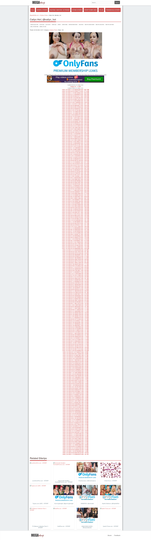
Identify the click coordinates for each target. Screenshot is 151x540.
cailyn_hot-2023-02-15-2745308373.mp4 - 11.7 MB (75, 338)
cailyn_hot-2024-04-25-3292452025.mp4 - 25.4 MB (75, 295)
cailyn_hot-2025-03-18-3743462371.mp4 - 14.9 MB (75, 320)
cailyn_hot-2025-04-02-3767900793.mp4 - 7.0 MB (75, 399)
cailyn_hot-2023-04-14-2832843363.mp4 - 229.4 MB (75, 154)
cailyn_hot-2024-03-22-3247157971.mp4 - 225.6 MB (75, 174)
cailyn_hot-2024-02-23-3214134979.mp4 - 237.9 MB (75, 126)
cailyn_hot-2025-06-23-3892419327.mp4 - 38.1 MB (75, 278)
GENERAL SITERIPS (42, 10)
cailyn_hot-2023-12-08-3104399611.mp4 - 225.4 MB (75, 176)
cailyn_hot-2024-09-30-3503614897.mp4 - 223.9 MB (75, 182)
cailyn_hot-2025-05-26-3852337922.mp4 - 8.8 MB (75, 366)
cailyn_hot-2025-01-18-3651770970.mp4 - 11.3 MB (75, 342)
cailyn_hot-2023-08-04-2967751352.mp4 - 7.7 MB (75, 380)
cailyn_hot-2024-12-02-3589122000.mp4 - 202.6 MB (75, 206)
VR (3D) (101, 10)
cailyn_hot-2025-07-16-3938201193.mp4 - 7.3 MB (75, 394)
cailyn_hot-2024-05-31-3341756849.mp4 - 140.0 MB (75, 242)
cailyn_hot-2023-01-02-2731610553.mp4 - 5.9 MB (75, 407)
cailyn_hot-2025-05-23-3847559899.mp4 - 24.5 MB (75, 297)
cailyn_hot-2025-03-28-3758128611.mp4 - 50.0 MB (75, 270)
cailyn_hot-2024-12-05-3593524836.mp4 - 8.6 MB (75, 368)
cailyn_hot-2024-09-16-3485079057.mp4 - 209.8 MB (75, 196)
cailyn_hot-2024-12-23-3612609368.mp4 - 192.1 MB (75, 220)
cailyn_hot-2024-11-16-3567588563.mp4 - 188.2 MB (75, 221)
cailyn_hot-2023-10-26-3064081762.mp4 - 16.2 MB (75, 316)
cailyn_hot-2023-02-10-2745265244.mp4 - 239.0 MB (75, 124)
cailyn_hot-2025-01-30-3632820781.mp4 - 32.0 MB (75, 287)
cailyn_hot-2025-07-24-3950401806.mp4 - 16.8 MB (75, 313)
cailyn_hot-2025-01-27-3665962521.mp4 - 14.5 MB (75, 324)
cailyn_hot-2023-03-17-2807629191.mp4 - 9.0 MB (75, 360)
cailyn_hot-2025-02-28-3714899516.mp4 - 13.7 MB (75, 330)
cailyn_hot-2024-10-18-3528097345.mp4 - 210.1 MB (75, 195)
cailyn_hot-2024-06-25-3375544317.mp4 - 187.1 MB (75, 225)
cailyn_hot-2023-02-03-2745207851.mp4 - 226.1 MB (75, 173)
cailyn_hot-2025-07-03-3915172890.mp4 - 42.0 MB (75, 275)
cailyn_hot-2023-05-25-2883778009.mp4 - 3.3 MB (75, 441)
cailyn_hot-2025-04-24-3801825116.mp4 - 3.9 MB (75, 432)
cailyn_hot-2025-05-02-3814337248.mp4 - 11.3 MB (75, 344)
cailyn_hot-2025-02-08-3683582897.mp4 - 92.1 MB (75, 254)
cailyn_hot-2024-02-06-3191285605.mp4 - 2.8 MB (75, 446)
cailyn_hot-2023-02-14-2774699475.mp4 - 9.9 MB (75, 352)
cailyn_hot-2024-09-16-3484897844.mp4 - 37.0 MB (75, 280)
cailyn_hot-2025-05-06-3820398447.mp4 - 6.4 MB (75, 404)
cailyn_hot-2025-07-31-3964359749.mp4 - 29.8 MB (75, 291)
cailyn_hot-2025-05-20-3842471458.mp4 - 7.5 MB (75, 388)
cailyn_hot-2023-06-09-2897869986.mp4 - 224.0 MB (75, 181)
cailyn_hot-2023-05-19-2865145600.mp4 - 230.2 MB (75, 149)
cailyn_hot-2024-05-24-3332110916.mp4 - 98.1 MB (75, 251)
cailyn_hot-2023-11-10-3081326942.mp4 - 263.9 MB (75, 93)
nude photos (81, 24)
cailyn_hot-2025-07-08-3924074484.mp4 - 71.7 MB (75, 264)
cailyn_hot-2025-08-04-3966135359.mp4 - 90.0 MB (75, 259)
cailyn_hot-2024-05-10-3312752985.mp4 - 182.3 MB (75, 232)
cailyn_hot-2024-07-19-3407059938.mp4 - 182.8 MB (75, 231)
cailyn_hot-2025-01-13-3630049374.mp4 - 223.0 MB (75, 185)
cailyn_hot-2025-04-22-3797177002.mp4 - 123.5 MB (75, 243)
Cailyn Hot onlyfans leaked (89, 24)
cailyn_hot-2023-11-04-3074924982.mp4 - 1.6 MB (75, 451)
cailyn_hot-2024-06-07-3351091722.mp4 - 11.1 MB (75, 346)
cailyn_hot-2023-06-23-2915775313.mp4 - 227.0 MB (75, 165)
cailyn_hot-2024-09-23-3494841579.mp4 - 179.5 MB (75, 237)
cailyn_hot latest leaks (34, 26)
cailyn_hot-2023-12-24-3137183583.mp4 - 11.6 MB (75, 339)
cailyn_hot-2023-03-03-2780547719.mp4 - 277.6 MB (75, 91)
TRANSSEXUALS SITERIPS (113, 10)
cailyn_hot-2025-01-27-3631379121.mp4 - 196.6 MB (75, 214)
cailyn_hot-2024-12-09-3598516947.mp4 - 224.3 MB (75, 179)
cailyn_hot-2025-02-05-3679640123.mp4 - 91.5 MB (75, 256)
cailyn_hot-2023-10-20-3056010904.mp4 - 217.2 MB (75, 193)
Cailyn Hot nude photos (100, 24)
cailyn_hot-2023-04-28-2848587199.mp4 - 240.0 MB (75, 121)
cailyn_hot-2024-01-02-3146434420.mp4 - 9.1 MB (75, 358)
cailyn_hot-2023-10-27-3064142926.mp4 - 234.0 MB (75, 140)
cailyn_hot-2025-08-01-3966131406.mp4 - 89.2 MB (75, 262)
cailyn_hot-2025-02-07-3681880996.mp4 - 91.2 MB (75, 258)
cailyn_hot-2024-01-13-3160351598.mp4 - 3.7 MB (75, 433)
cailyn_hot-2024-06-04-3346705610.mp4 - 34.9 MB (75, 283)
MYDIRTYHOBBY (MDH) (90, 10)
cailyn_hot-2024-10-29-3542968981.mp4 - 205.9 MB (75, 203)
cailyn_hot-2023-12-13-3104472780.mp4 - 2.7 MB (75, 448)
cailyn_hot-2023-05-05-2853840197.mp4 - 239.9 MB (75, 122)
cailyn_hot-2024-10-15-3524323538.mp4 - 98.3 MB (75, 250)
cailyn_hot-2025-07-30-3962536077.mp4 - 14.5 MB (75, 325)
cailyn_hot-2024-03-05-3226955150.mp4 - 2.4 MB (75, 449)
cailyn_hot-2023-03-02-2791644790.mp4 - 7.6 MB (75, 383)
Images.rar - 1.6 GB (75, 86)
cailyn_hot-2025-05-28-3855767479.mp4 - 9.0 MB (75, 361)
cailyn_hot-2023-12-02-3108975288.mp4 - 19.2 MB (75, 305)
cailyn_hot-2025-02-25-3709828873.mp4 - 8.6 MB (75, 369)
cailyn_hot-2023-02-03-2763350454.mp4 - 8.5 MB (75, 371)
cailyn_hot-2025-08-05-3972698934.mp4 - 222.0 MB (75, 187)
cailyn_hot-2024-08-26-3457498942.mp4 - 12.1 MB (75, 335)
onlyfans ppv (54, 24)
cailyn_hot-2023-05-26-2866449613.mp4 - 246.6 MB (75, 105)
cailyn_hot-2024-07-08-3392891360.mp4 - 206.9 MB (75, 201)
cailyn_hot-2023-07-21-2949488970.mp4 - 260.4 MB (75, 94)
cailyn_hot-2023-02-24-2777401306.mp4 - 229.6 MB (75, 152)
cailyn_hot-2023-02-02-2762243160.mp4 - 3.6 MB (75, 437)
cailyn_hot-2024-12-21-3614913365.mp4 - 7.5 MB (75, 386)
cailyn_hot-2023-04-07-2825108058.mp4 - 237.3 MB (75, 129)
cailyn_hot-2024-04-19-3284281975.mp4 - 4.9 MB (75, 423)
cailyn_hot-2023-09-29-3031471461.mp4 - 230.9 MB (75, 144)
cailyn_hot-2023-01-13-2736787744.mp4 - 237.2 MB (75, 130)
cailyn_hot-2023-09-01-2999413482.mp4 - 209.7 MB (75, 198)
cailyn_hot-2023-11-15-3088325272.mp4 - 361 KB (75, 454)
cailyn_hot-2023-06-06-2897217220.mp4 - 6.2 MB (75, 405)
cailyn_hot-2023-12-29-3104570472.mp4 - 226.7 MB (75, 168)
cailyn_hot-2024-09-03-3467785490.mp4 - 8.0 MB (75, 375)
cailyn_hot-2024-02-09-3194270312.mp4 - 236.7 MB (75, 132)
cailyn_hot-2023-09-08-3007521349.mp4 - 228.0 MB (75, 160)
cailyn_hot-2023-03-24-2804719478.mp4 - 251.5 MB (75, 99)
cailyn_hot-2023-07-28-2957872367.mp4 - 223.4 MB (75, 184)
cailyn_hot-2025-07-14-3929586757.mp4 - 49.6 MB (75, 272)
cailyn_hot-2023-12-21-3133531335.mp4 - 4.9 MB (75, 421)
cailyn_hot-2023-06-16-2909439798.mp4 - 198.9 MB (75, 209)
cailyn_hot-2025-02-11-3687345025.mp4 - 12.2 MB (75, 333)
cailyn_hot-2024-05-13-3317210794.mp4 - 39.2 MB (75, 276)
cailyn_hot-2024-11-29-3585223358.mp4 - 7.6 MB (75, 385)
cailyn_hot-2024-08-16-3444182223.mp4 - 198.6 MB (75, 210)
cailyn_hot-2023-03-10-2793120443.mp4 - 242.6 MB (75, 116)
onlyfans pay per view (34, 24)
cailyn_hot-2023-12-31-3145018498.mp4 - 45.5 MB (75, 273)
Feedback (117, 535)
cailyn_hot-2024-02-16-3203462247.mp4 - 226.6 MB (75, 170)
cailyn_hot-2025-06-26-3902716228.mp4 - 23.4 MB (75, 300)
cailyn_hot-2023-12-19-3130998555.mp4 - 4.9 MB (75, 419)
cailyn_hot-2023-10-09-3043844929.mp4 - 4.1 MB (75, 427)
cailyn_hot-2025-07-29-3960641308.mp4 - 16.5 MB (75, 314)
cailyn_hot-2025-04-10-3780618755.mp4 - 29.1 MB (75, 292)
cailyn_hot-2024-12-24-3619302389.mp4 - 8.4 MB (75, 374)
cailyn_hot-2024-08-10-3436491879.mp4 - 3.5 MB (75, 440)
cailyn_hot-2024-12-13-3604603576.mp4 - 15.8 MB (75, 317)
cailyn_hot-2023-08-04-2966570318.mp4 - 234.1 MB (75, 138)
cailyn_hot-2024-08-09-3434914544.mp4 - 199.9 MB (75, 207)
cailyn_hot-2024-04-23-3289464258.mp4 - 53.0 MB (75, 269)
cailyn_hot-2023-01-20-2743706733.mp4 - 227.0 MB (75, 163)
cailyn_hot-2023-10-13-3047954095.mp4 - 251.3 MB (75, 100)
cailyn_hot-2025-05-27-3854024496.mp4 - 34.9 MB (75, 284)
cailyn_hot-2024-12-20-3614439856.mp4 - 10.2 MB (75, 350)
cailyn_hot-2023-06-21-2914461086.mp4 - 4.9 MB (75, 418)
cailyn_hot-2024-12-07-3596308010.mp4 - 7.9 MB (75, 377)
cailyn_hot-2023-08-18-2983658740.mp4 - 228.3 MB (75, 159)
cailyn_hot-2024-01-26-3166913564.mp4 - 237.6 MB (75, 127)
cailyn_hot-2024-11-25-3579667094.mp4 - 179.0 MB (75, 239)
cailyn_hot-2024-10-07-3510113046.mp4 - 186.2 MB (75, 226)
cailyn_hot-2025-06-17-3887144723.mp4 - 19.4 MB (75, 303)
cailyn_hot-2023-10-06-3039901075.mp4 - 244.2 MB (75, 115)
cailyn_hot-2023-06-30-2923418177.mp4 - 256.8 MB (75, 96)
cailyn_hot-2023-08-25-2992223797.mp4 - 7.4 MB (75, 390)
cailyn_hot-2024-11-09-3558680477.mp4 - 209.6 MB (75, 199)
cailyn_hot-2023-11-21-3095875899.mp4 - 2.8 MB (75, 444)
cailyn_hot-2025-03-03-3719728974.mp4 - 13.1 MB (75, 331)
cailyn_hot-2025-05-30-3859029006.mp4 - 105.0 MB (75, 248)
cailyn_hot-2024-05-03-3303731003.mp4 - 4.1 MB (75, 429)
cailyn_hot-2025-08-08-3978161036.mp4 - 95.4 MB (75, 253)
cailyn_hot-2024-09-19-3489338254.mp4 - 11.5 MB (75, 341)
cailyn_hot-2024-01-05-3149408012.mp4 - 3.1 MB (75, 443)
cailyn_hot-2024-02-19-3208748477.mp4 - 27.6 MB (75, 294)
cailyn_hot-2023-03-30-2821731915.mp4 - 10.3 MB (75, 349)
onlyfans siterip (64, 24)
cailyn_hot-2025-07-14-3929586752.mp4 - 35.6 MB (75, 281)
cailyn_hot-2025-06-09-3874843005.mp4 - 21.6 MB (75, 302)
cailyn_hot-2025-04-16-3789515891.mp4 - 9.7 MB (75, 355)
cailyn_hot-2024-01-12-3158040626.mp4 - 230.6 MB (75, 148)
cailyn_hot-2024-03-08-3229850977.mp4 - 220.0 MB (75, 192)
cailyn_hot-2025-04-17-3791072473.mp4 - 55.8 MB (75, 267)
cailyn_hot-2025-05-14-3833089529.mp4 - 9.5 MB (75, 357)
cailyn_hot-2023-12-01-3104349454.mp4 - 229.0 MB (75, 155)
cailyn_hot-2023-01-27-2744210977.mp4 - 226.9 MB (75, 166)
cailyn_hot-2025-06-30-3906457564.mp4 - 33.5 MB (75, 286)
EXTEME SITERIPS (77, 10)
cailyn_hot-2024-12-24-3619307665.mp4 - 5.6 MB (75, 413)
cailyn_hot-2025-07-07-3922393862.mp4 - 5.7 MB (75, 412)
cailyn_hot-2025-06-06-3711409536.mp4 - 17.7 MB (75, 309)
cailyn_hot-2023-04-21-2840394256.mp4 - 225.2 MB (75, 177)
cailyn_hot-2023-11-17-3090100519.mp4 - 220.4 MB (75, 190)
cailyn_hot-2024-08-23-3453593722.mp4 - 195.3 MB (75, 217)
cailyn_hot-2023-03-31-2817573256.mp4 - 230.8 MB (75, 146)
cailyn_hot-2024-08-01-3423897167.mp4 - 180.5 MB (75, 234)
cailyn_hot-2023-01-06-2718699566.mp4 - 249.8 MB (75, 102)
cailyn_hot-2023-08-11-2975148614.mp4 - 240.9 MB (75, 118)
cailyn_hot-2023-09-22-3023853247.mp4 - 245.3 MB (75, 108)
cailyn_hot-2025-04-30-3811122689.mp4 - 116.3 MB (75, 247)
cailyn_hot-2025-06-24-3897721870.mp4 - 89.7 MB (75, 261)
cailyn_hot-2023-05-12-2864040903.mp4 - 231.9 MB (75, 143)
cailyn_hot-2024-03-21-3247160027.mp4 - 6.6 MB (75, 401)
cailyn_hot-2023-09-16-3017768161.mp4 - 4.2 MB (75, 424)
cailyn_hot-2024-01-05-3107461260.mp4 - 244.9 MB (75, 110)
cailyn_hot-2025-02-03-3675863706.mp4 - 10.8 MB (75, 347)
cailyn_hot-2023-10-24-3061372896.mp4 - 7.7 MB (75, 382)
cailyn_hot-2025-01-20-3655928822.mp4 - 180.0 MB (75, 236)
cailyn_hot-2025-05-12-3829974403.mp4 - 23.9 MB (75, 298)
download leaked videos (73, 24)
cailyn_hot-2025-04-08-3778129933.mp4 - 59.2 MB (75, 265)
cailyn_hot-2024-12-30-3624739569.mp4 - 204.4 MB (75, 204)
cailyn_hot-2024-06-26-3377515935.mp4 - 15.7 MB (75, 319)
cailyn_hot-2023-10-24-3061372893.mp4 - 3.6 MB (75, 438)
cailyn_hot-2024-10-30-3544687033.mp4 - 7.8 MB (75, 379)
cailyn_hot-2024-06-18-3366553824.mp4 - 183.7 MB (75, 229)
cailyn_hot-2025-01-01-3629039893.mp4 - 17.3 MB (75, 311)
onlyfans (59, 24)
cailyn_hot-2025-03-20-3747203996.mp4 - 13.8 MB (75, 328)
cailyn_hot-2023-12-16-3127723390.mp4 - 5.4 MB (75, 415)
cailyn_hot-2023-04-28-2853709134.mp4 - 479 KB (75, 452)
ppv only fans (48, 24)
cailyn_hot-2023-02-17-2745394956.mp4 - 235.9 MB (75, 133)
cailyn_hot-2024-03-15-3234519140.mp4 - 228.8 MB (75, 157)
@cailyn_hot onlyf (43, 26)
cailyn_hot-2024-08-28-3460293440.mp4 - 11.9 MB (75, 336)
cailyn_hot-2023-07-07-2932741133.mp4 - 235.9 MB (75, 135)
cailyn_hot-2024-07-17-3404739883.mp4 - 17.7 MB (75, 308)
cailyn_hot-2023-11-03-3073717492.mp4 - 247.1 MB (75, 104)
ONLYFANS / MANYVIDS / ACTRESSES (60, 10)
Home (32, 10)
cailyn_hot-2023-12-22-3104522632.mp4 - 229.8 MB (75, 151)
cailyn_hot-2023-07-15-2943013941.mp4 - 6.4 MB (75, 402)
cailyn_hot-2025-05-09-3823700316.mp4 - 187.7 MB (75, 223)
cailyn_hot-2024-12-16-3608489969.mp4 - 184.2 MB (75, 228)
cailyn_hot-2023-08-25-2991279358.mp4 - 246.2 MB (75, 107)
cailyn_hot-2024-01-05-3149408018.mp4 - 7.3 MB (75, 393)
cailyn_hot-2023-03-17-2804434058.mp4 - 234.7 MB (75, 137)
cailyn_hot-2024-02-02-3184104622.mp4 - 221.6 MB (75, 188)
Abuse (110, 535)
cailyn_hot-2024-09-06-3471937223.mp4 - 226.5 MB (75, 171)
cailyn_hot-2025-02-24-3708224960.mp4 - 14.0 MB (75, 327)
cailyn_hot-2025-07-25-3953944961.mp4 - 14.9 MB (75, 322)
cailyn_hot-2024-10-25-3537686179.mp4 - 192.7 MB (75, 218)
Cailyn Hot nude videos (109, 24)
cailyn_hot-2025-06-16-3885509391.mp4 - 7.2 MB (75, 396)
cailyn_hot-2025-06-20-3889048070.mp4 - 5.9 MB (75, 410)
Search (117, 2)
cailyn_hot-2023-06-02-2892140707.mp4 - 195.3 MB (75, 215)
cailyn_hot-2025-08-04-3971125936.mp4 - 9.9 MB (75, 353)
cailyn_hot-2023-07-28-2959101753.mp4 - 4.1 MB (75, 426)
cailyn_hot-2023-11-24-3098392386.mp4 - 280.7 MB (75, 89)
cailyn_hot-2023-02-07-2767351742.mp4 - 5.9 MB (75, 408)
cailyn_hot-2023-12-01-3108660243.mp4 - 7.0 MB (75, 397)
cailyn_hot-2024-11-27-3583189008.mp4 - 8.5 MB (75, 372)
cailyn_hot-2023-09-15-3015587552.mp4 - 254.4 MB (75, 97)
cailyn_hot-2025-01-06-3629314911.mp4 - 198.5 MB (75, 212)
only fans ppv (41, 24)
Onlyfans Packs (53, 30)
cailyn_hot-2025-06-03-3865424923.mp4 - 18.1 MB (75, 306)
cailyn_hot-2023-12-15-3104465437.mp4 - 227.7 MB (75, 162)
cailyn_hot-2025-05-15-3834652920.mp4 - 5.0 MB (75, 416)
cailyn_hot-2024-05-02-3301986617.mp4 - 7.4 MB (75, 391)
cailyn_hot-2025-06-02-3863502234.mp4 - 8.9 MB (75, 364)
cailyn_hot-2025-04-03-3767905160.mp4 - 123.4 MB (75, 245)
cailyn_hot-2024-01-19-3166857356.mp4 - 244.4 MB (75, 111)
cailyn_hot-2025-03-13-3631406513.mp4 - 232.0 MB (75, 141)
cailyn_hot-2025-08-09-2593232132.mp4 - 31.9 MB (75, 289)
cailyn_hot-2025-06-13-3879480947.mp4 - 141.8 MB (75, 240)
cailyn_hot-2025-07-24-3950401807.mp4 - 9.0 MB (75, 363)
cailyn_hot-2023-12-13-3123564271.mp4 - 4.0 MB (75, 430)
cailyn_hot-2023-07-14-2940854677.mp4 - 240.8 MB (75, 119)
